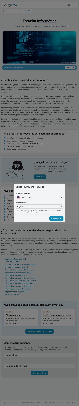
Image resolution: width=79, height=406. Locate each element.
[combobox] (39, 197)
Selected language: (21, 202)
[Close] (62, 187)
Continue (55, 218)
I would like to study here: (23, 193)
